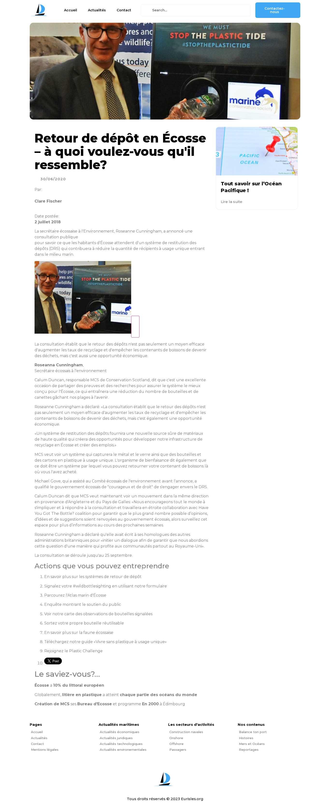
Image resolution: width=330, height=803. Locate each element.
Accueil (70, 10)
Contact (124, 10)
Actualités (97, 10)
